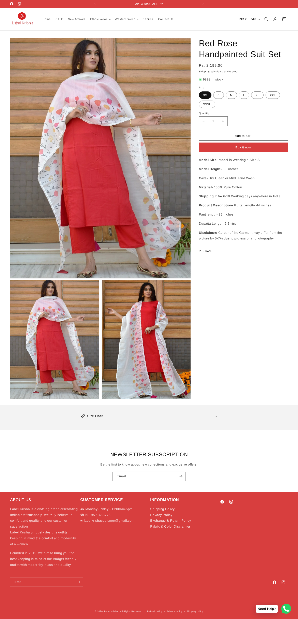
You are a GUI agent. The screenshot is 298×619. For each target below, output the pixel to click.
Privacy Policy (161, 515)
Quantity (204, 113)
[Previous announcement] (94, 4)
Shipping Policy (162, 509)
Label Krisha (111, 611)
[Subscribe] (180, 476)
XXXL (207, 104)
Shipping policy (195, 611)
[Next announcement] (203, 4)
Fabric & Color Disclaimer (170, 526)
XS (205, 95)
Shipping (204, 71)
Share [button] (208, 251)
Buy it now (243, 147)
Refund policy (154, 611)
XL (257, 95)
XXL (273, 95)
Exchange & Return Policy (170, 520)
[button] (100, 19)
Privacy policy (174, 611)
